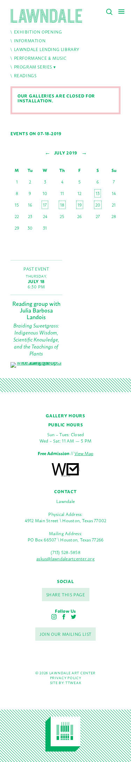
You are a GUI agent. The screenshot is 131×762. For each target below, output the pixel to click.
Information (30, 40)
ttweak (73, 682)
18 (62, 204)
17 (45, 204)
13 (98, 193)
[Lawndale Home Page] (46, 16)
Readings (25, 75)
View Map (83, 453)
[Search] (109, 12)
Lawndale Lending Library (46, 49)
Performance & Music (40, 58)
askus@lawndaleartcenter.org (65, 558)
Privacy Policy (65, 678)
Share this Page (65, 594)
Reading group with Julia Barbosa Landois (36, 310)
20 (97, 204)
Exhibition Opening (38, 31)
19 (80, 204)
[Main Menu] (121, 11)
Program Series (33, 66)
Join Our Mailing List (65, 634)
